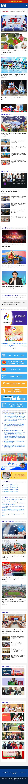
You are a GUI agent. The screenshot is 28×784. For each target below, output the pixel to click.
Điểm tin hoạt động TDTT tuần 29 (11, 491)
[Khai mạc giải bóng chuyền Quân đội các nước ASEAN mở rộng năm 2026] (5, 155)
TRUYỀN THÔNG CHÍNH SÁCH (8, 521)
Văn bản (11, 772)
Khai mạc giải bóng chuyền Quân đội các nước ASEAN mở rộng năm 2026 (18, 154)
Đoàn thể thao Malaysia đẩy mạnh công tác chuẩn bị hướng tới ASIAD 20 (18, 197)
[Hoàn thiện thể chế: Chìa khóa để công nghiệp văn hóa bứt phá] (14, 229)
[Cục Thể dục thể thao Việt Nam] (3, 5)
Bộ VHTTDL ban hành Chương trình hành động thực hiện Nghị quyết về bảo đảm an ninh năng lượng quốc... (14, 601)
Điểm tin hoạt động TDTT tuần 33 (11, 484)
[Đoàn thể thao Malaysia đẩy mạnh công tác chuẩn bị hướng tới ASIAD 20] (5, 198)
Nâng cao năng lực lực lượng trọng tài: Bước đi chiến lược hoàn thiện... (17, 644)
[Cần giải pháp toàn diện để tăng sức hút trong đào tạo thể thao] (14, 547)
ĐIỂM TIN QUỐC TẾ (6, 497)
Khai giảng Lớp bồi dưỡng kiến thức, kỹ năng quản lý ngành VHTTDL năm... (17, 650)
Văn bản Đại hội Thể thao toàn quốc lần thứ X (14, 343)
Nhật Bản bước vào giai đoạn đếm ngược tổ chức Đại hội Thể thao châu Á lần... (18, 211)
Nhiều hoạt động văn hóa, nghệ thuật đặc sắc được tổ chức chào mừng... (18, 656)
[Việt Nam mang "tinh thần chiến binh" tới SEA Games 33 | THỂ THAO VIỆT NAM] (13, 669)
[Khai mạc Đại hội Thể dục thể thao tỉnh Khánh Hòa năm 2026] (14, 88)
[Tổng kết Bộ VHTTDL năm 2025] (13, 678)
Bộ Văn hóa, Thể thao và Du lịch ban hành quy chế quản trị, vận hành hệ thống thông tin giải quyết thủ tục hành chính (13, 534)
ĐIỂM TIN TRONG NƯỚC (7, 482)
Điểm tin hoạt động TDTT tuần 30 (11, 489)
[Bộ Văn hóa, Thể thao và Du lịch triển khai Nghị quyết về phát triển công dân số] (14, 569)
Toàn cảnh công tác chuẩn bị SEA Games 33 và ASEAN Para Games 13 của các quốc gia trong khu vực (13, 511)
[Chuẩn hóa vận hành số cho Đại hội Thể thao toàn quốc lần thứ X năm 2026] (5, 149)
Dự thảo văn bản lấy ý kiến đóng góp (10, 295)
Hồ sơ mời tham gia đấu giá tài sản (9, 11)
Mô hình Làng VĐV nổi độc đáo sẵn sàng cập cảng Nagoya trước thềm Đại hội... (18, 204)
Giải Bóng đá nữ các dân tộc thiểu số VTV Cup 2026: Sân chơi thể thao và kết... (18, 141)
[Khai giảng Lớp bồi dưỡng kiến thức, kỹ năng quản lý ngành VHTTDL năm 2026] (6, 650)
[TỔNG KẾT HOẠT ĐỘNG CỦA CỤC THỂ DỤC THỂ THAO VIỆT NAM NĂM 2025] (13, 687)
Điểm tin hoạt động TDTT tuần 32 (11, 486)
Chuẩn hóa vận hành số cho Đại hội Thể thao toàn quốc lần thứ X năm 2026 (18, 147)
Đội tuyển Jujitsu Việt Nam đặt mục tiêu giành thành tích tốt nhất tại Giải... (18, 161)
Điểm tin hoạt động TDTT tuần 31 (11, 487)
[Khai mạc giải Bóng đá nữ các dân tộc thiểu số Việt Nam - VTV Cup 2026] (14, 124)
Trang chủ (5, 772)
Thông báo (23, 772)
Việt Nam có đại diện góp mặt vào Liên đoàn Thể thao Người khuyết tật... (17, 637)
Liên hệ (14, 773)
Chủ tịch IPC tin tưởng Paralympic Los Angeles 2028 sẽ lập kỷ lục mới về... (18, 217)
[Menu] (27, 5)
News (16, 772)
